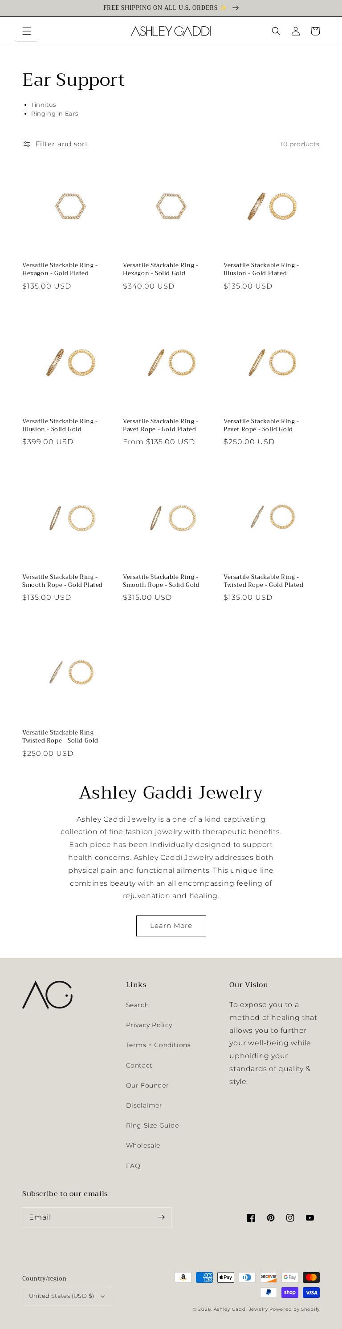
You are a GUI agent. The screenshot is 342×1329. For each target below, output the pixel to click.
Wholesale (143, 1145)
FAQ (133, 1166)
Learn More (171, 925)
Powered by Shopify (294, 1309)
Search (137, 1005)
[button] (27, 31)
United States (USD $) (61, 1295)
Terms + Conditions (158, 1045)
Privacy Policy (149, 1025)
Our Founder (147, 1085)
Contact (139, 1065)
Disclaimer (144, 1105)
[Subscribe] (161, 1217)
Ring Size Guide (152, 1125)
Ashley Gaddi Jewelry (241, 1309)
